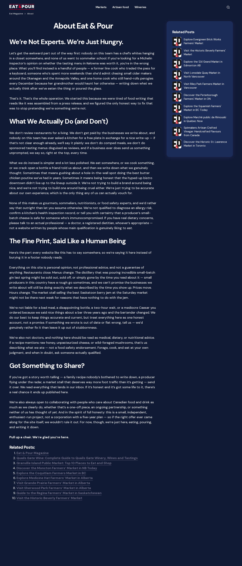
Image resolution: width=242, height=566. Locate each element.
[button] (228, 7)
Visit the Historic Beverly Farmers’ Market (49, 498)
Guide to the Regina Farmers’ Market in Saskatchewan (59, 493)
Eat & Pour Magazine (32, 453)
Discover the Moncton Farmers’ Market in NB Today (56, 468)
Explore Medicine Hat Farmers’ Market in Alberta (54, 478)
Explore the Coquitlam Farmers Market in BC (51, 473)
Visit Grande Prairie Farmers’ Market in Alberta (53, 483)
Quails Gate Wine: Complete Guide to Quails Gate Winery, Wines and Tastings (77, 458)
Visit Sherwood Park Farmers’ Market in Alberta (53, 488)
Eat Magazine (16, 13)
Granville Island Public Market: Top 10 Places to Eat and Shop (63, 463)
